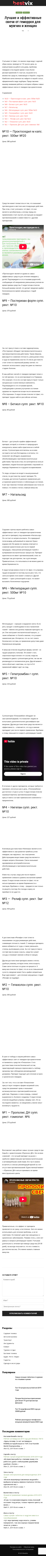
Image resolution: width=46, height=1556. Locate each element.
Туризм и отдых (10, 1350)
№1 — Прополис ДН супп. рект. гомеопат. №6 (22, 125)
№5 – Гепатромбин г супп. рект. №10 (18, 113)
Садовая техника (10, 1333)
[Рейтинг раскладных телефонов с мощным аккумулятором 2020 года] (7, 1422)
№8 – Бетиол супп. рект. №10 (16, 104)
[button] (43, 3)
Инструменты (9, 1343)
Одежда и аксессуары (12, 1363)
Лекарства (19, 12)
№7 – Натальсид (11, 107)
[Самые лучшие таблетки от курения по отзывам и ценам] (7, 1380)
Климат (6, 1347)
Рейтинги (26, 12)
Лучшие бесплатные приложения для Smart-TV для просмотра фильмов (28, 1401)
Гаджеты (7, 1360)
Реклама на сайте (16, 1547)
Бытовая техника (10, 1353)
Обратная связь (29, 1547)
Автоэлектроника (10, 1337)
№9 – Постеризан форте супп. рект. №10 (20, 101)
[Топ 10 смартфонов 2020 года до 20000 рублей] (7, 1412)
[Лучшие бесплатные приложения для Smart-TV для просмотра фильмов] (7, 1401)
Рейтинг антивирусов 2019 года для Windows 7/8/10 (23, 1439)
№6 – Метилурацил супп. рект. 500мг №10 (21, 110)
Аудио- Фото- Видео (11, 1357)
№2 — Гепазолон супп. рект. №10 (17, 122)
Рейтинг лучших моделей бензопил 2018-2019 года (23, 1457)
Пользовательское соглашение (23, 1549)
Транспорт (8, 1340)
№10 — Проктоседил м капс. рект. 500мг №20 (22, 99)
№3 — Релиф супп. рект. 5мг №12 (18, 119)
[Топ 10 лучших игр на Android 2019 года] (7, 1390)
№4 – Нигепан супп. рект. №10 (16, 116)
